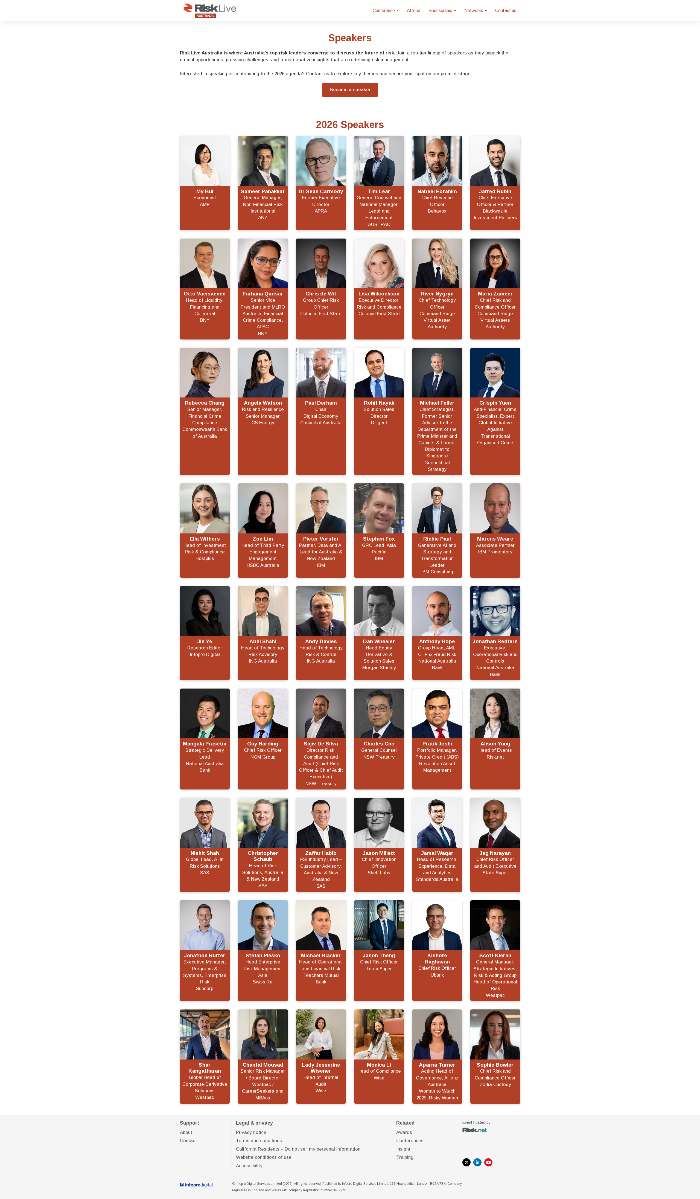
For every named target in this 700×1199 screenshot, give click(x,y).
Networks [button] (474, 10)
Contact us (505, 10)
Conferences (410, 1140)
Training (404, 1157)
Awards (404, 1132)
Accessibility (249, 1165)
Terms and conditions (259, 1140)
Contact (188, 1140)
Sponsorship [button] (440, 10)
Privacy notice (251, 1132)
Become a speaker (350, 89)
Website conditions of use (263, 1157)
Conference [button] (384, 10)
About (186, 1132)
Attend (413, 10)
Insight (403, 1149)
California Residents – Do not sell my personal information (298, 1149)
